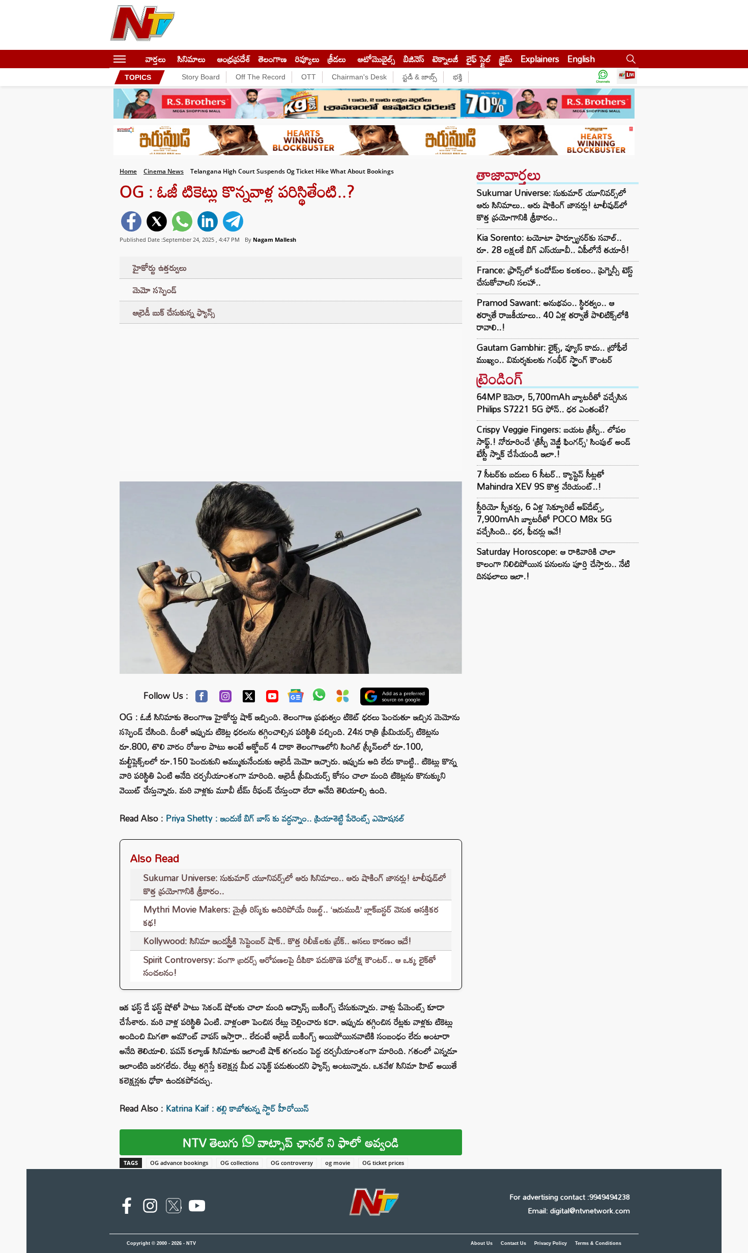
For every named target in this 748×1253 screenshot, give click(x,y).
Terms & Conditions (598, 1243)
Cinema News (163, 171)
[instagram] (150, 1208)
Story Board (201, 77)
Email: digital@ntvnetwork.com (579, 1210)
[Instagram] (225, 698)
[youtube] (197, 1208)
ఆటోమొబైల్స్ (376, 58)
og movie (337, 1162)
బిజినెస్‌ (414, 58)
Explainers (540, 58)
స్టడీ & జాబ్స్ (419, 77)
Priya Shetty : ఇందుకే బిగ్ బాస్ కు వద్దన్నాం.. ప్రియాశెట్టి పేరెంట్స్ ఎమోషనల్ (285, 818)
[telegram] (233, 221)
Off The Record (260, 77)
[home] (135, 58)
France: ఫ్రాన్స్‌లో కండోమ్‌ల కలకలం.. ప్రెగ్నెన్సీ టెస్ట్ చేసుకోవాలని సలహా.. (555, 276)
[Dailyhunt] (342, 698)
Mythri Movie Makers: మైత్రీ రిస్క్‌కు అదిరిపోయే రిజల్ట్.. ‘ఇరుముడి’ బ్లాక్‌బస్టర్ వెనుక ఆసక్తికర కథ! (291, 916)
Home (128, 171)
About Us (482, 1243)
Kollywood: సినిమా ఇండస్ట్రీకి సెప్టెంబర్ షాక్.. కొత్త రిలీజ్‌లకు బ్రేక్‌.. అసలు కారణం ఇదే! (277, 940)
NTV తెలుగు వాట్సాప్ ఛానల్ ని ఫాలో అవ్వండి (291, 1142)
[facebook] (131, 221)
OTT (308, 77)
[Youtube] (272, 698)
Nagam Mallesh (274, 239)
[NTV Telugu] (142, 25)
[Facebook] (201, 698)
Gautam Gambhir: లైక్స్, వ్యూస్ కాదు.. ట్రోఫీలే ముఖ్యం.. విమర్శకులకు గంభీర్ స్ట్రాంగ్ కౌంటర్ (552, 353)
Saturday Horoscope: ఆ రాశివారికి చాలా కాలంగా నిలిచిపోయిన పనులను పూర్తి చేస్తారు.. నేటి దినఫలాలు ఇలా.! (553, 563)
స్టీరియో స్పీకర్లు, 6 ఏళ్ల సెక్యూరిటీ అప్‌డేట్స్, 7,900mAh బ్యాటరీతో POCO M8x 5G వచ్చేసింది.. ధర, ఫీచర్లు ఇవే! (544, 518)
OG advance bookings (179, 1162)
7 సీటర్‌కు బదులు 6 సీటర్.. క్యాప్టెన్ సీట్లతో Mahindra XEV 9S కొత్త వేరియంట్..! (541, 480)
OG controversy (292, 1162)
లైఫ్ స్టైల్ (479, 58)
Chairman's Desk (359, 77)
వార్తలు (156, 58)
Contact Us (513, 1243)
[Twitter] (249, 698)
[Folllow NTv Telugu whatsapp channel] (603, 77)
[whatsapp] (182, 221)
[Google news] (295, 698)
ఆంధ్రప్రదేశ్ (233, 58)
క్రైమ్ (505, 58)
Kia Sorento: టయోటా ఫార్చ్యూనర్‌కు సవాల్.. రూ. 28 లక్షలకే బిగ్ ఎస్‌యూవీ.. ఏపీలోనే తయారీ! (553, 244)
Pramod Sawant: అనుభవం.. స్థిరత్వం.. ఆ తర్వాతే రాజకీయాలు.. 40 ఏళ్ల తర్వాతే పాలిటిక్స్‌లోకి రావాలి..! (553, 315)
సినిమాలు (192, 58)
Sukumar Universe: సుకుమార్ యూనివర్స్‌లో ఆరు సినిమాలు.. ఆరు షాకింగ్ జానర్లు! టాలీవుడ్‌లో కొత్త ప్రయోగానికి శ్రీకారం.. (294, 884)
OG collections (239, 1162)
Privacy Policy (550, 1243)
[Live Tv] (627, 77)
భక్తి (457, 77)
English (581, 58)
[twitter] (157, 221)
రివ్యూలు (307, 58)
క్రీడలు (337, 58)
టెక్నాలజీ (445, 58)
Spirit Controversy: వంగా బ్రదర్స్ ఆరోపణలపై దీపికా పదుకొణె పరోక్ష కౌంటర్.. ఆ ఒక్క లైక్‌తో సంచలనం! (289, 966)
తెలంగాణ (272, 58)
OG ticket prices (383, 1162)
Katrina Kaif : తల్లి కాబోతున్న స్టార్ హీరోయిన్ (237, 1108)
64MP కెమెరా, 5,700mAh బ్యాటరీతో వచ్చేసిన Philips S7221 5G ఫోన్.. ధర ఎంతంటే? (552, 402)
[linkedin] (207, 221)
